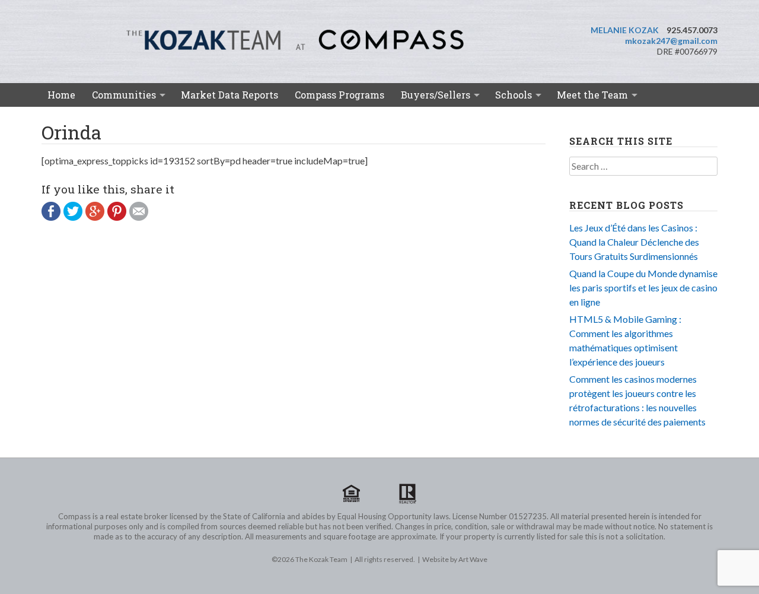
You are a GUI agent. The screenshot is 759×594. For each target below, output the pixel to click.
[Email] (140, 217)
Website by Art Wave (454, 559)
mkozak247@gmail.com (671, 41)
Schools (513, 94)
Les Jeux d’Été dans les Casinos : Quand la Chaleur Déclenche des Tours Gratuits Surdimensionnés (634, 242)
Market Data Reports (229, 94)
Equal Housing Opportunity (352, 494)
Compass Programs (339, 94)
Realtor (407, 494)
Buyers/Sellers (435, 94)
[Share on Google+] (96, 217)
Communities (124, 94)
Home (61, 94)
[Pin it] (118, 217)
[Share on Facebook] (52, 217)
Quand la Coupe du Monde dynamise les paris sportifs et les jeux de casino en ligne (643, 287)
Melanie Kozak (625, 30)
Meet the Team (592, 94)
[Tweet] (74, 217)
